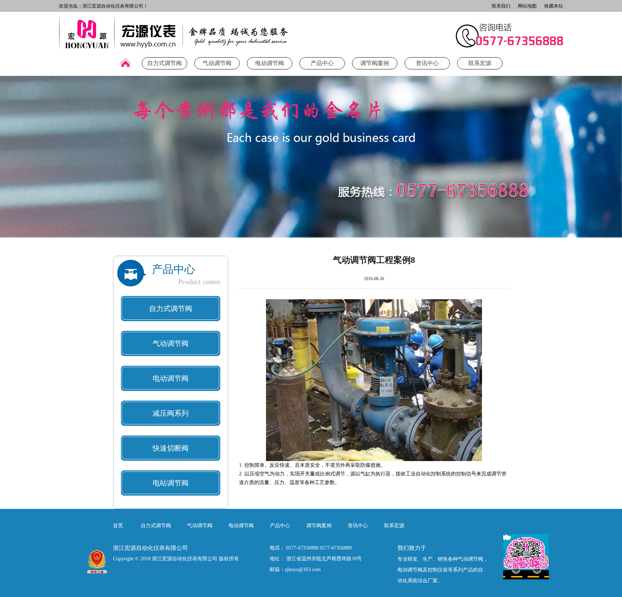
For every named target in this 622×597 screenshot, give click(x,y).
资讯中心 (427, 63)
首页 (118, 525)
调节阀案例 (374, 63)
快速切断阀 (171, 448)
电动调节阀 (269, 63)
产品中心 (322, 63)
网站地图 (527, 6)
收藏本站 (553, 6)
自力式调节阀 (164, 63)
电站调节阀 (171, 483)
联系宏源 (479, 63)
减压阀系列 (171, 413)
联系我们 (501, 6)
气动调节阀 (217, 63)
